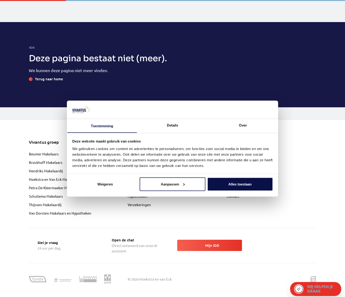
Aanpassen (170, 184)
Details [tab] (172, 125)
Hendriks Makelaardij (46, 171)
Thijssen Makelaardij (45, 204)
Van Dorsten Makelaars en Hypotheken (60, 213)
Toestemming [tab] (102, 126)
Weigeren (105, 184)
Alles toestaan (240, 184)
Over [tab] (243, 125)
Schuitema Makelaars (46, 196)
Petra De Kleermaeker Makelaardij (56, 187)
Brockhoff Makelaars (45, 162)
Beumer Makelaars (44, 154)
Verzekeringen (139, 204)
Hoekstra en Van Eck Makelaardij (55, 179)
